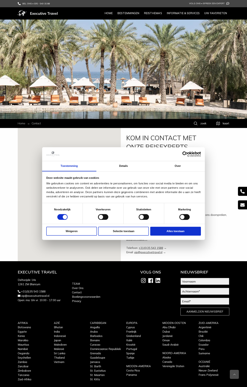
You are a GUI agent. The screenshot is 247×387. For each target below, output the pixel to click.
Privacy (76, 301)
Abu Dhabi (169, 327)
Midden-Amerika (138, 366)
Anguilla (95, 327)
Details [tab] (123, 166)
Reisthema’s (153, 13)
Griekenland (133, 336)
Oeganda (23, 353)
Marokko (23, 340)
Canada (167, 362)
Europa (131, 323)
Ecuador (204, 344)
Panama (131, 375)
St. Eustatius (98, 370)
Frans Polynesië (209, 375)
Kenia (21, 336)
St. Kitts (95, 379)
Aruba (94, 331)
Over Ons (78, 288)
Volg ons (195, 3)
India (57, 331)
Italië (129, 340)
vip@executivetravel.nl (148, 252)
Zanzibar (23, 366)
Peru (202, 349)
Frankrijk (131, 331)
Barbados (96, 336)
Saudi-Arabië (170, 344)
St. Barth (95, 366)
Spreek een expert (214, 3)
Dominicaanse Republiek (105, 349)
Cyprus (130, 327)
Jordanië (167, 336)
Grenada (95, 353)
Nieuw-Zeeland (208, 370)
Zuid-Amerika (208, 323)
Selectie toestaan (123, 231)
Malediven (60, 344)
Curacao (95, 344)
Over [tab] (178, 166)
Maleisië (59, 349)
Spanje (130, 353)
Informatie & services (183, 13)
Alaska (166, 357)
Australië (204, 366)
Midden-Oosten (174, 323)
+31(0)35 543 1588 (151, 248)
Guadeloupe (97, 357)
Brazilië (203, 331)
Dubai (166, 331)
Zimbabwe (24, 370)
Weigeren (72, 231)
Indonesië (60, 336)
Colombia (204, 340)
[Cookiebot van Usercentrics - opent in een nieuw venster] (185, 154)
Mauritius (23, 344)
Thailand (59, 357)
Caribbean (98, 323)
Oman (166, 340)
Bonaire (95, 340)
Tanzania (23, 375)
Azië (57, 323)
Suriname (204, 353)
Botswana (24, 327)
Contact (77, 292)
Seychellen (24, 357)
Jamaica (95, 362)
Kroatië (130, 344)
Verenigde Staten (173, 366)
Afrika (23, 323)
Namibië (23, 349)
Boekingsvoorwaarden (86, 296)
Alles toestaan (175, 231)
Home (109, 13)
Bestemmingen (128, 13)
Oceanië (204, 362)
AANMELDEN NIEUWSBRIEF (204, 311)
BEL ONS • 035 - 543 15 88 (36, 3)
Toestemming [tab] (69, 166)
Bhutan (58, 327)
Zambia (22, 362)
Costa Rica (133, 370)
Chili (201, 336)
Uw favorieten (215, 13)
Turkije (130, 357)
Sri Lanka (59, 353)
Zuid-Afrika (24, 379)
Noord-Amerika (174, 353)
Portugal (131, 349)
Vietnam (59, 362)
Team (76, 283)
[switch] (103, 217)
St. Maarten (97, 375)
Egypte (22, 331)
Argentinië (205, 327)
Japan (57, 340)
